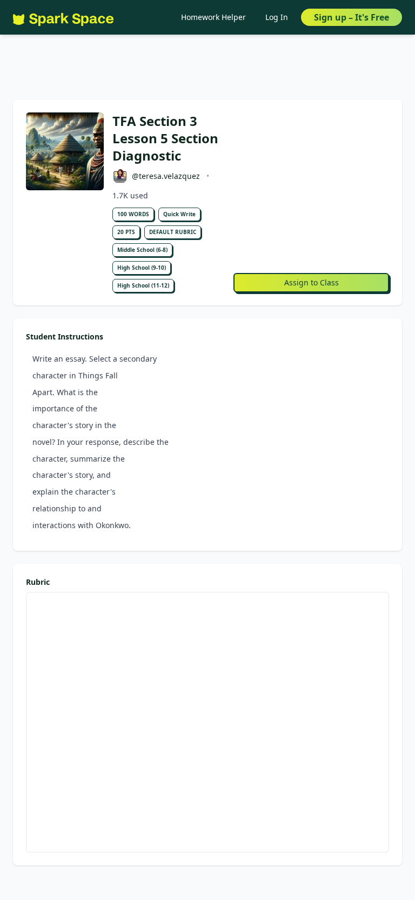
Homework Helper (213, 17)
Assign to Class (311, 282)
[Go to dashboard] (63, 17)
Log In (276, 17)
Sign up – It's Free (351, 17)
